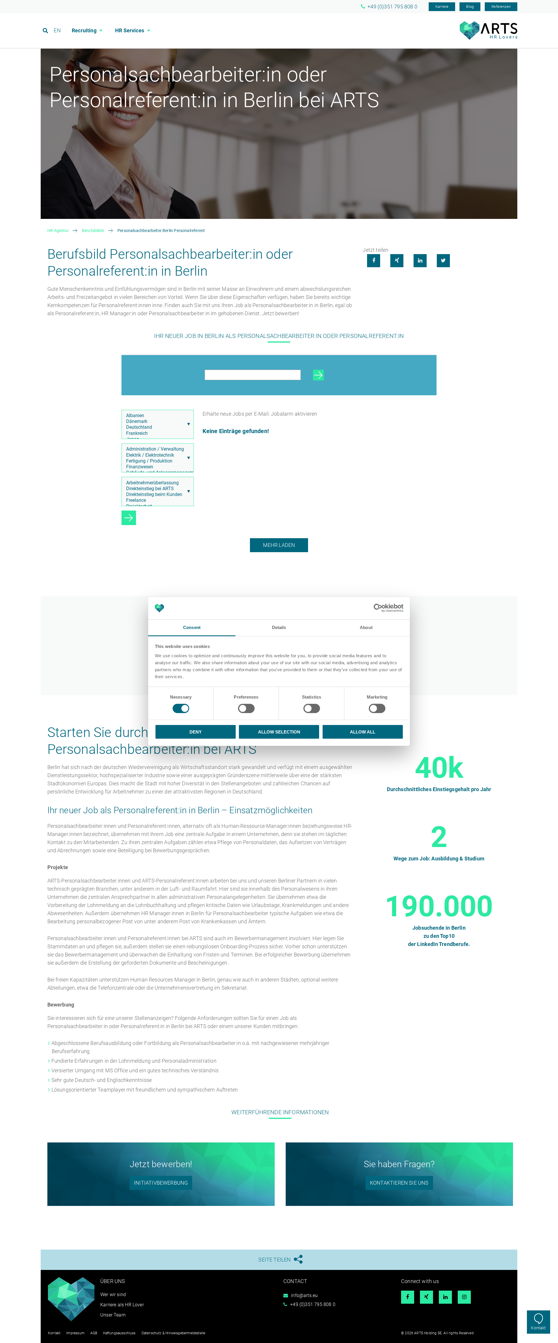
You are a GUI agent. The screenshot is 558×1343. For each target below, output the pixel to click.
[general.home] (488, 38)
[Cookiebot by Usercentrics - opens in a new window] (378, 608)
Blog (470, 6)
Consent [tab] (192, 627)
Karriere (441, 6)
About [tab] (366, 627)
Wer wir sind (113, 1294)
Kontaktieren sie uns (399, 1183)
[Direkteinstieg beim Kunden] (156, 494)
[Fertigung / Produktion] (156, 461)
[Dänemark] (156, 421)
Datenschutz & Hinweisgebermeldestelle (173, 1333)
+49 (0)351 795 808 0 (312, 1304)
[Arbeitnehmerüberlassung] (156, 483)
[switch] (246, 708)
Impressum (75, 1333)
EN (57, 30)
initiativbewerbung (161, 1183)
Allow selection (279, 731)
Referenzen (501, 6)
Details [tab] (279, 627)
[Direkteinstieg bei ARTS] (156, 489)
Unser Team (113, 1315)
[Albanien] (156, 416)
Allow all (362, 731)
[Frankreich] (156, 433)
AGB (93, 1333)
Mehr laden (279, 545)
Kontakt (538, 1328)
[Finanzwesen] (156, 467)
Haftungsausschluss (119, 1333)
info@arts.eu (304, 1295)
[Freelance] (156, 500)
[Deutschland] (156, 427)
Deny (195, 731)
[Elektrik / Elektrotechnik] (156, 455)
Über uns (112, 1281)
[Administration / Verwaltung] (156, 449)
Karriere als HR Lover (122, 1304)
